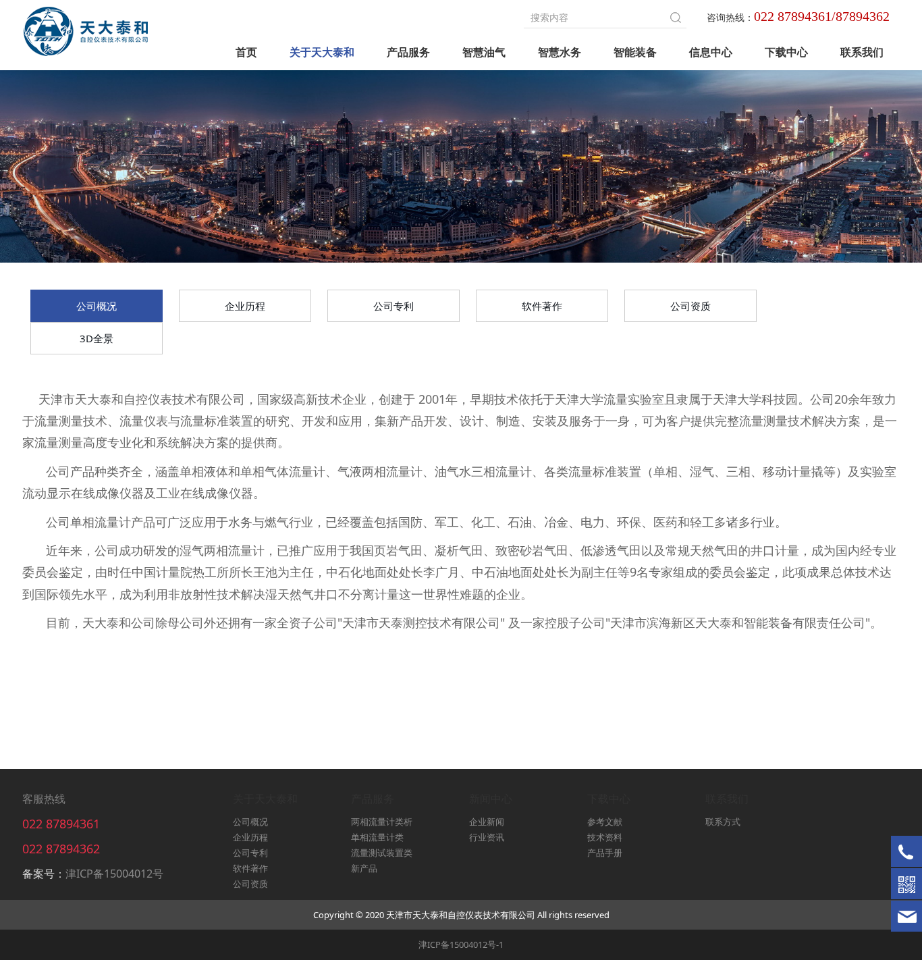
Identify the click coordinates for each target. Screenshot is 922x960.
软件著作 (542, 306)
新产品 (364, 868)
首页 (246, 52)
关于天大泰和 (322, 52)
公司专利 (393, 306)
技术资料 (604, 837)
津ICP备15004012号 (114, 873)
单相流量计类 (377, 837)
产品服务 (408, 52)
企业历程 (245, 306)
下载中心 (786, 52)
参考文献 (604, 822)
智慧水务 (559, 52)
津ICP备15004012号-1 (461, 944)
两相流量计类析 (381, 822)
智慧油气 (484, 52)
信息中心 (710, 52)
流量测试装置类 (381, 853)
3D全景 (96, 338)
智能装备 (635, 52)
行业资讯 (486, 837)
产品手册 (604, 853)
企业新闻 (486, 822)
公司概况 (96, 306)
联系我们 (862, 52)
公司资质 (690, 306)
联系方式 (722, 822)
